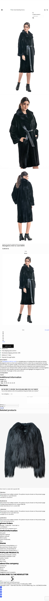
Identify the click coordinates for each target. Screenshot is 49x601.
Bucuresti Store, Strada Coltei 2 (8, 547)
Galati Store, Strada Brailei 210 (8, 549)
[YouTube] (1, 590)
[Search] (33, 18)
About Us (2, 567)
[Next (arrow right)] (0, 600)
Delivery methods (4, 536)
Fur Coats (2, 559)
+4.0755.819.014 (3, 527)
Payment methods (5, 534)
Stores (1, 569)
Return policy (3, 538)
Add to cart (8, 346)
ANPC (30, 584)
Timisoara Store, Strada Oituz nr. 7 (9, 550)
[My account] (45, 10)
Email (1, 406)
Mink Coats (3, 561)
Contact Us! (3, 565)
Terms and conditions (6, 584)
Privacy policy (16, 584)
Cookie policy (24, 584)
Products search (36, 14)
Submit (12, 576)
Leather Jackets (4, 558)
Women (3, 244)
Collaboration (3, 570)
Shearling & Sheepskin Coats (7, 556)
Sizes (23, 330)
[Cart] (47, 10)
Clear (3, 341)
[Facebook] (1, 587)
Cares (2, 375)
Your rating (4, 394)
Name (1, 405)
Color (26, 251)
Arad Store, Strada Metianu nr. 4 (8, 545)
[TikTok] (1, 597)
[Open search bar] (33, 13)
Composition (4, 373)
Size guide (47, 330)
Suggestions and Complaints (8, 572)
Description (3, 359)
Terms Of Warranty (5, 539)
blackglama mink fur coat (9, 361)
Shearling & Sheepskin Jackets (8, 555)
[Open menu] (2, 10)
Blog (1, 541)
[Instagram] (1, 595)
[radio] (25, 289)
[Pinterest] (1, 592)
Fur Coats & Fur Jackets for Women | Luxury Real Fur (15, 244)
